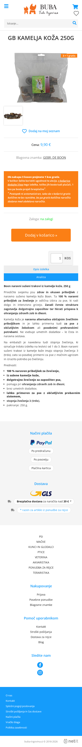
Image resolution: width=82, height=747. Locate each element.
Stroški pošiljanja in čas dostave (23, 711)
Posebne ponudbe (41, 599)
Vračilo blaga (13, 722)
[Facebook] (41, 665)
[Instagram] (41, 672)
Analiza (41, 277)
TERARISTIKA (41, 572)
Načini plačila (13, 717)
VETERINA (41, 557)
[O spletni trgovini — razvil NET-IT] (71, 741)
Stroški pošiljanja (41, 632)
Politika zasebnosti (16, 727)
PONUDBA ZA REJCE (41, 567)
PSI (41, 536)
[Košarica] (74, 6)
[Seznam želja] (72, 14)
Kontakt (41, 626)
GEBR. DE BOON (54, 157)
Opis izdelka (41, 269)
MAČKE (41, 542)
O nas (9, 695)
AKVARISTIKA (41, 562)
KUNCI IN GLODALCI (41, 547)
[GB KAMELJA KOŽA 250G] (41, 78)
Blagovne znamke (41, 605)
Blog (41, 642)
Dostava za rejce (41, 637)
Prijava (41, 594)
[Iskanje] (74, 23)
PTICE (41, 552)
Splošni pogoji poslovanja (20, 706)
